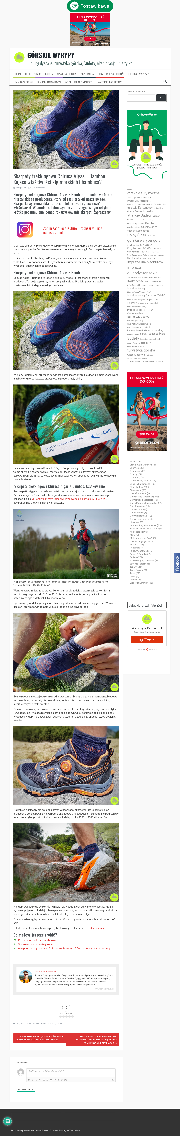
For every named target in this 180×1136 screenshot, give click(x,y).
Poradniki (134, 544)
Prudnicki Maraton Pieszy (136, 307)
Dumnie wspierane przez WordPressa (30, 1130)
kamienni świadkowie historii (152, 278)
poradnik (154, 303)
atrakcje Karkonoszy (140, 207)
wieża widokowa (136, 354)
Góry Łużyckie (159, 255)
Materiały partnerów (110, 82)
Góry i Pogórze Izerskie (141, 500)
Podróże (132, 303)
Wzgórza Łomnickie (140, 582)
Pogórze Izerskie (143, 303)
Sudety (49, 74)
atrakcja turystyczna (143, 193)
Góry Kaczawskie (152, 248)
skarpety (53, 1023)
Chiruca (46, 1023)
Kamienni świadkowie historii (144, 528)
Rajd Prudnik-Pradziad (134, 327)
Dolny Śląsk (136, 235)
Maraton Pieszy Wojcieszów (137, 300)
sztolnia (129, 343)
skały (160, 330)
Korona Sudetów (156, 282)
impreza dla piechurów (145, 262)
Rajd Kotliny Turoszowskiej (139, 324)
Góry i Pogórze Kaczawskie (143, 503)
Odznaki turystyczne (49, 82)
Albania (129, 189)
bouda (130, 220)
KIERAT (147, 282)
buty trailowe (138, 220)
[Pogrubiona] (29, 1079)
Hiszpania (151, 258)
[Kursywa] (33, 1079)
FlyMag (62, 1130)
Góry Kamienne (133, 252)
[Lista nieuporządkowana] (47, 1079)
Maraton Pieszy (136, 288)
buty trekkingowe (149, 220)
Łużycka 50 (159, 361)
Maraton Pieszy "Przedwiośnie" (139, 292)
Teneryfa (136, 343)
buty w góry (132, 223)
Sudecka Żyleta (157, 333)
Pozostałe (135, 547)
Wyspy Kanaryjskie (134, 358)
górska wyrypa (139, 240)
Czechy (149, 223)
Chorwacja (135, 468)
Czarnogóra (136, 471)
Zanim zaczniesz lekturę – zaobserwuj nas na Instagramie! (72, 230)
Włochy (133, 579)
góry (156, 240)
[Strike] (40, 1079)
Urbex (133, 576)
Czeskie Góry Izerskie (140, 480)
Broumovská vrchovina (141, 464)
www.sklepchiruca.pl (95, 928)
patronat (154, 299)
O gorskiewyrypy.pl (139, 74)
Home (18, 74)
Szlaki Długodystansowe (79, 82)
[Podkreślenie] (36, 1079)
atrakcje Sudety (139, 215)
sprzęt (59, 1023)
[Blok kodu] (55, 1079)
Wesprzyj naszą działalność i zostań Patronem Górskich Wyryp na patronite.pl (64, 948)
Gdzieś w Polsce (24, 82)
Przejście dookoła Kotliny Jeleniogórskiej (140, 311)
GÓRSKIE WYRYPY (50, 55)
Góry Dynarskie (133, 245)
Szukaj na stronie (136, 91)
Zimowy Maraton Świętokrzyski (140, 361)
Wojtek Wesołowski (37, 188)
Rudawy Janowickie (137, 330)
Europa (151, 235)
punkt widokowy (138, 316)
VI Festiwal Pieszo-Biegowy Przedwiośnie (56, 498)
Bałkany (156, 216)
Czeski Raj (135, 477)
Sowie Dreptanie (133, 334)
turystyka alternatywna (135, 346)
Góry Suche (132, 255)
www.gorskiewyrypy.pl (104, 989)
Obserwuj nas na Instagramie (35, 944)
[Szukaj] (161, 97)
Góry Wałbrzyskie (145, 255)
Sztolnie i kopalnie (139, 563)
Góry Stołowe (155, 252)
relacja (147, 327)
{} (62, 1080)
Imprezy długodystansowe (143, 525)
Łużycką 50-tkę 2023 (94, 498)
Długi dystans (33, 74)
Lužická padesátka (134, 285)
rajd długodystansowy (135, 321)
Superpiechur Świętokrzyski (150, 339)
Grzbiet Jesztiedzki (139, 519)
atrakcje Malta (158, 208)
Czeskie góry (149, 227)
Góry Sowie (146, 252)
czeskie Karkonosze (138, 230)
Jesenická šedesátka (134, 278)
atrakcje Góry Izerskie (139, 197)
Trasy (132, 573)
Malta (144, 285)
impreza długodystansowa (142, 270)
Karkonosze (135, 281)
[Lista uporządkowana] (44, 1079)
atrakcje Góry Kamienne (136, 204)
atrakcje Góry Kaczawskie (139, 201)
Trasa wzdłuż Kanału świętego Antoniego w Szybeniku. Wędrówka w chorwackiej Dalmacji (96, 1039)
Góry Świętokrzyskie (136, 258)
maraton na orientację (155, 285)
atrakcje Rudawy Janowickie (140, 211)
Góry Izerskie (134, 248)
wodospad (149, 355)
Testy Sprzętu (33, 1023)
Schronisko (152, 330)
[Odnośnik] (58, 1079)
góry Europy (146, 245)
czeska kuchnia (133, 227)
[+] (65, 1080)
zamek (144, 358)
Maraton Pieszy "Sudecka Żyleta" (146, 295)
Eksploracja (87, 74)
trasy (148, 343)
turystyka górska (141, 350)
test (143, 343)
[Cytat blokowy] (51, 1079)
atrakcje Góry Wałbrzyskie (156, 204)
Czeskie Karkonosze (140, 484)
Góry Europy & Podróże (111, 74)
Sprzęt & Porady (66, 74)
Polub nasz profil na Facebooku (37, 940)
